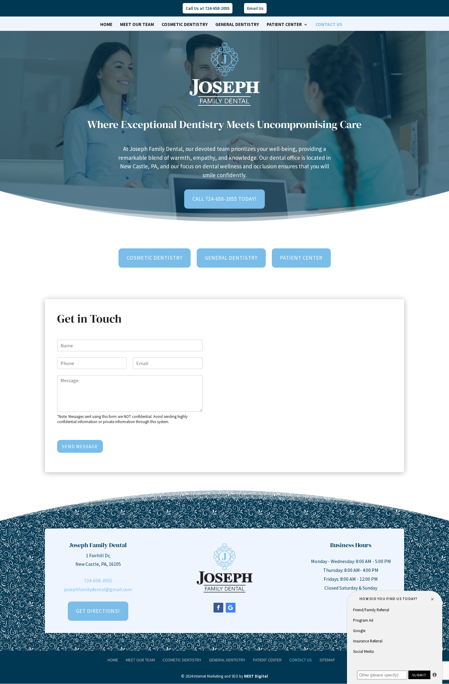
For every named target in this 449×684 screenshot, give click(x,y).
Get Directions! (98, 611)
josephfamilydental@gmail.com (98, 589)
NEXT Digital (256, 676)
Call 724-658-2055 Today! (224, 199)
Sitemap (327, 660)
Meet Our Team (137, 24)
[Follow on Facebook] (218, 608)
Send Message (80, 446)
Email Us (255, 8)
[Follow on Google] (230, 608)
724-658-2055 (98, 580)
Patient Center (284, 24)
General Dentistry (237, 24)
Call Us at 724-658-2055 (207, 8)
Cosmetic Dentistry (185, 24)
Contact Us (329, 24)
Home (106, 24)
